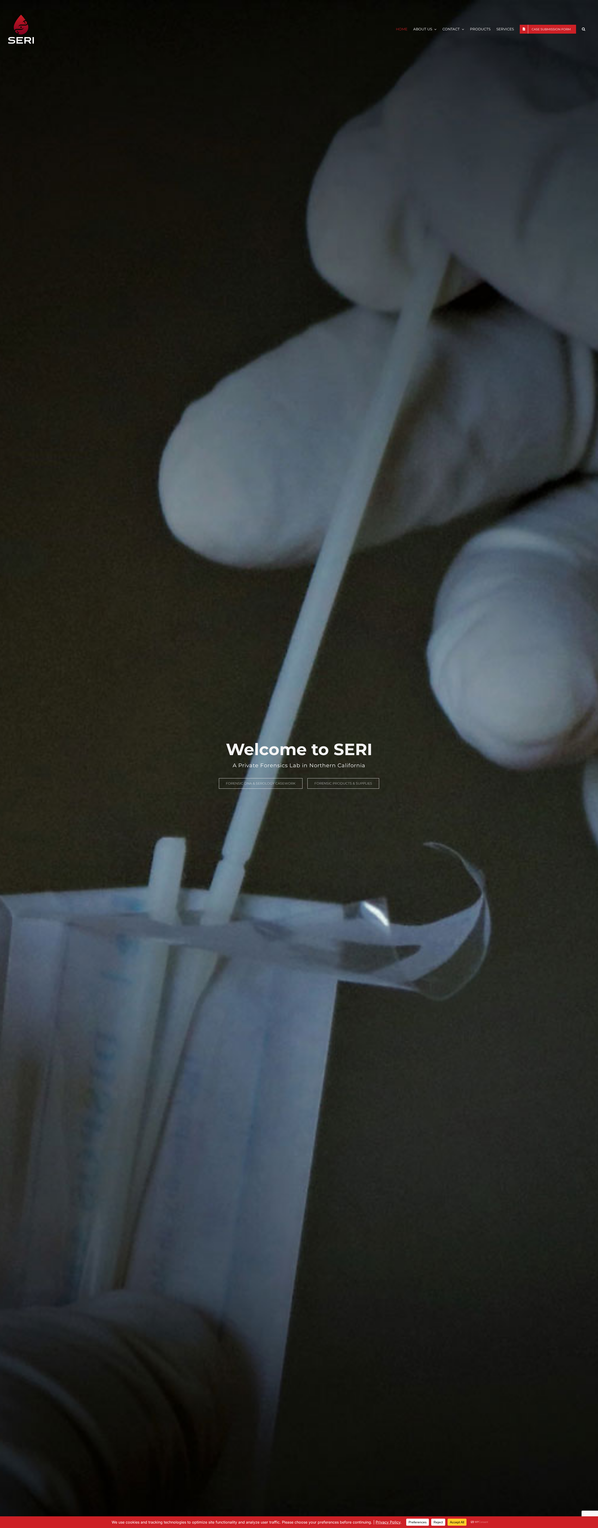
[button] (583, 29)
